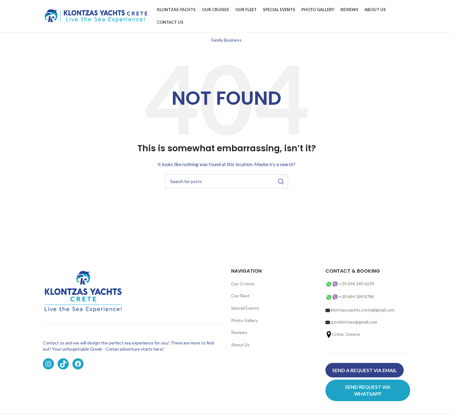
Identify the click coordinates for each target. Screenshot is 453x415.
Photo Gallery (244, 320)
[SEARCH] (281, 181)
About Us (240, 344)
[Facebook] (78, 363)
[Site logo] (97, 15)
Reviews (239, 332)
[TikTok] (63, 363)
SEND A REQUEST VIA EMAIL (364, 370)
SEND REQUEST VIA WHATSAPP (367, 390)
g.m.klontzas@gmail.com (354, 321)
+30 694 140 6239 (356, 283)
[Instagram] (48, 363)
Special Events (245, 308)
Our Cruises (243, 283)
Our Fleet (240, 295)
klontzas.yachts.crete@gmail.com (362, 309)
